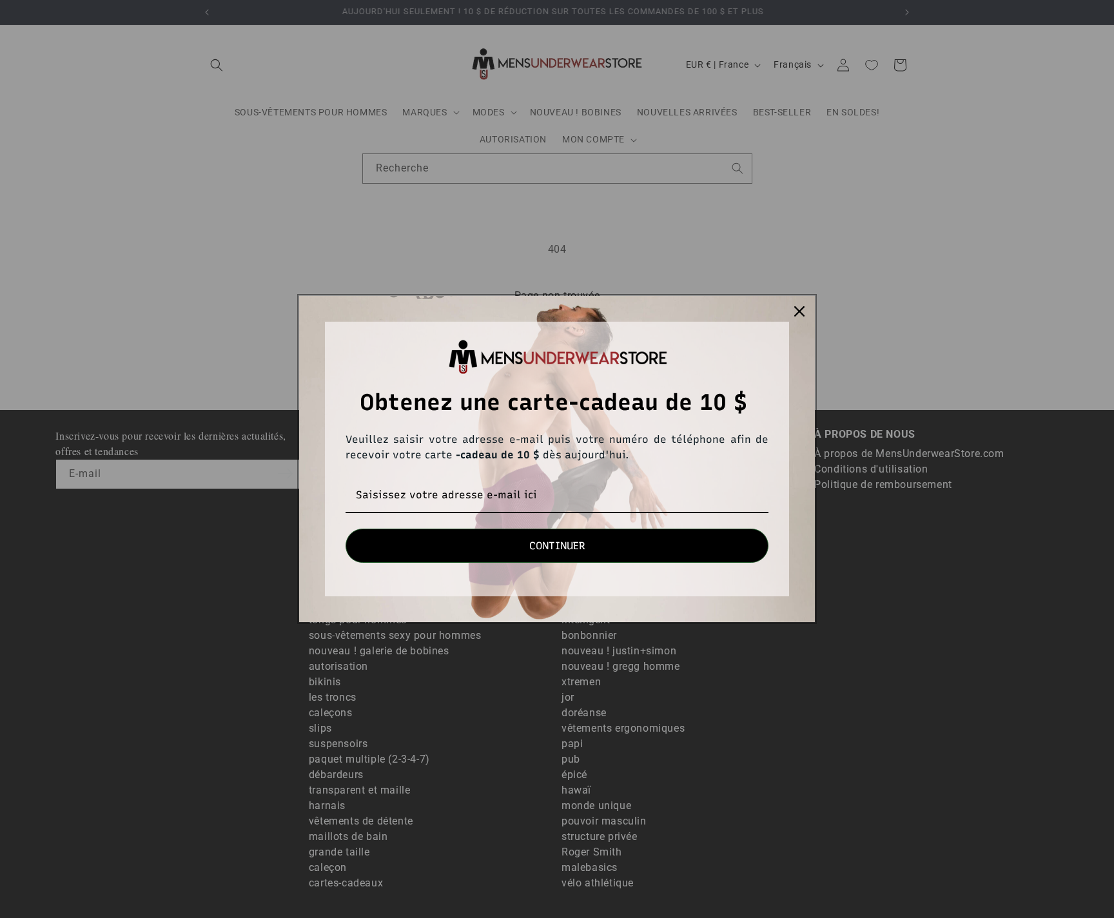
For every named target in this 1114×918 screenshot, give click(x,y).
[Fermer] (799, 311)
